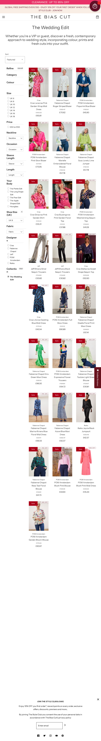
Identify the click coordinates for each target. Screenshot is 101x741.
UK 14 (12, 110)
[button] (15, 59)
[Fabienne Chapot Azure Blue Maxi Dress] (62, 407)
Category (12, 74)
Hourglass (14, 206)
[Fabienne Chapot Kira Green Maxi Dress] (39, 353)
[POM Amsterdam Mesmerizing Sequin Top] (86, 194)
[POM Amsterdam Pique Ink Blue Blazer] (86, 82)
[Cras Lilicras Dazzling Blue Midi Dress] (39, 299)
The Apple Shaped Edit (15, 202)
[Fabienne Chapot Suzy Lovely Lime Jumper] (86, 136)
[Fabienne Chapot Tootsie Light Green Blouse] (86, 353)
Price (9, 122)
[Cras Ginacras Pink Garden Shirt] (39, 194)
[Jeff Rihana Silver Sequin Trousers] (39, 248)
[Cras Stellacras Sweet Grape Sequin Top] (86, 248)
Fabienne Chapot (13, 250)
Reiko (12, 263)
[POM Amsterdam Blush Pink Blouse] (62, 461)
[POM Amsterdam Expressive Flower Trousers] (62, 353)
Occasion (12, 144)
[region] (50, 2)
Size (9, 93)
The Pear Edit (15, 197)
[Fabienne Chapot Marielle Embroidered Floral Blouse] (62, 136)
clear (22, 212)
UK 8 (12, 101)
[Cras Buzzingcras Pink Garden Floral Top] (62, 194)
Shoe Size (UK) (12, 213)
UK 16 (12, 113)
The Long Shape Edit (16, 193)
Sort (7, 54)
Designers (12, 239)
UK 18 (12, 116)
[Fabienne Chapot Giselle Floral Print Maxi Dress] (86, 299)
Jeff (11, 254)
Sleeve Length (10, 157)
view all (20, 68)
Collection (12, 270)
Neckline (11, 132)
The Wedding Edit (16, 278)
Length (10, 169)
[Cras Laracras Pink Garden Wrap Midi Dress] (39, 82)
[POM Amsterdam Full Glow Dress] (62, 299)
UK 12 (12, 107)
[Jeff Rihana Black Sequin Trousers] (62, 248)
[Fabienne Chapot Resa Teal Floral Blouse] (39, 461)
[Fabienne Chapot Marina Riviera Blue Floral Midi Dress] (39, 407)
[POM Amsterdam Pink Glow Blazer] (39, 136)
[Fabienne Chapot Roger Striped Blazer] (62, 82)
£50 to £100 (15, 127)
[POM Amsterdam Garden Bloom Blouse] (39, 516)
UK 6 (12, 98)
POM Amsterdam (15, 258)
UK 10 (12, 104)
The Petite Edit (16, 189)
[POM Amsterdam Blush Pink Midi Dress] (86, 461)
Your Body (9, 182)
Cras (12, 245)
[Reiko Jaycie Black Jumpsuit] (86, 407)
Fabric (10, 226)
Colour (10, 82)
